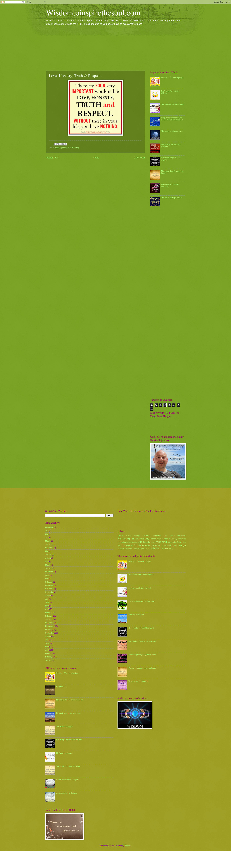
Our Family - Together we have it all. (142, 641)
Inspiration (182, 539)
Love (150, 542)
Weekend (140, 549)
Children (146, 535)
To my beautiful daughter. (138, 681)
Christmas (157, 536)
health (159, 539)
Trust (135, 549)
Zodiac (170, 549)
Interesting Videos (131, 542)
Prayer (147, 546)
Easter (172, 535)
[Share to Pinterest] (65, 144)
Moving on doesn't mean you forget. (70, 700)
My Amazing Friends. (64, 753)
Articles (120, 536)
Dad (165, 535)
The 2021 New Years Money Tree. (141, 601)
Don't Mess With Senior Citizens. (141, 575)
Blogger (127, 846)
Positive (139, 545)
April (47, 538)
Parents (129, 545)
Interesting (122, 542)
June (47, 575)
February (48, 582)
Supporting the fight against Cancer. (142, 655)
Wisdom (156, 548)
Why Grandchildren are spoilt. (67, 780)
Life (69, 148)
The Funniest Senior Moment (172, 104)
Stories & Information (169, 545)
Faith (141, 539)
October (48, 630)
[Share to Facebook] (62, 144)
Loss (145, 542)
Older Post (139, 157)
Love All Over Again (136, 615)
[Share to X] (60, 144)
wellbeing (147, 549)
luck (154, 542)
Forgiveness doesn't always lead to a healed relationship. (172, 119)
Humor (165, 539)
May (47, 534)
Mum (184, 542)
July (47, 531)
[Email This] (55, 144)
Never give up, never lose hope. (68, 713)
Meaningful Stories (175, 542)
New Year (121, 545)
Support (121, 548)
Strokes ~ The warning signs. (172, 78)
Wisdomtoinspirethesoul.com (93, 12)
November (49, 589)
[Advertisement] (115, 48)
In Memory (173, 539)
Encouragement (61, 148)
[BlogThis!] (57, 144)
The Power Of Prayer (64, 726)
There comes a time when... (172, 131)
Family (146, 539)
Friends (153, 539)
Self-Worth (155, 545)
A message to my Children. (66, 793)
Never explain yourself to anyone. (69, 740)
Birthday (128, 535)
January (48, 544)
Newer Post (52, 157)
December (49, 527)
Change (137, 535)
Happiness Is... (62, 686)
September (49, 592)
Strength (182, 545)
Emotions (181, 535)
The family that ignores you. (172, 198)
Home (96, 157)
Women (165, 549)
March (47, 541)
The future (128, 549)
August (48, 558)
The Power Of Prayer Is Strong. (68, 766)
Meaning (75, 148)
